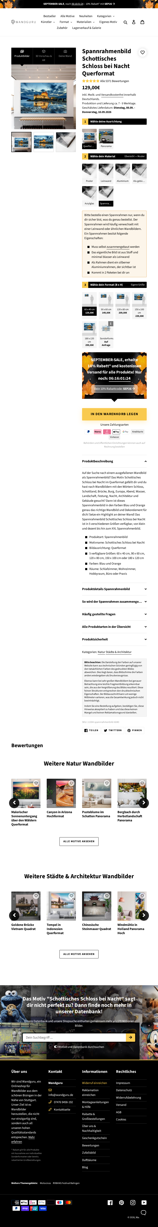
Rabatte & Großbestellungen (93, 1116)
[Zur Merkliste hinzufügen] (142, 52)
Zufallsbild (89, 1153)
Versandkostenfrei (112, 95)
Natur (101, 652)
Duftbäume (89, 1160)
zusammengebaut (118, 247)
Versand (121, 1105)
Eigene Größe (138, 284)
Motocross (45, 1183)
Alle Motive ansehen (79, 841)
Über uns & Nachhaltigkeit (91, 1128)
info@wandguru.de (60, 1095)
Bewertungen (90, 1145)
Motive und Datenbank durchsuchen (81, 1047)
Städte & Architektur (118, 652)
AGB (118, 1112)
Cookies (121, 1119)
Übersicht (129, 156)
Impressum (123, 1083)
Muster (141, 156)
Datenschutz (124, 1090)
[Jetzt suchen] (130, 1037)
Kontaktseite (62, 1109)
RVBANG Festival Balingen (66, 1183)
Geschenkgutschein (94, 1138)
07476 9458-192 (63, 1102)
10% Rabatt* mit (99, 4)
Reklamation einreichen (90, 1092)
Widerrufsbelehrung (128, 1097)
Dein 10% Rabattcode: (112, 389)
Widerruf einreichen (94, 1083)
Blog (85, 1167)
